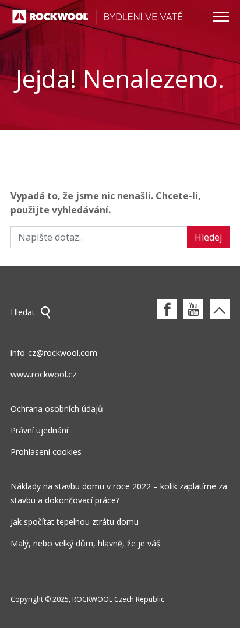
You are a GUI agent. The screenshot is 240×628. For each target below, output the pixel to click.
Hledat (22, 312)
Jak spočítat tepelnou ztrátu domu (74, 521)
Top (220, 309)
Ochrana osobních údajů (56, 408)
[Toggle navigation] (221, 15)
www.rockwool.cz (43, 374)
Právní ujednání (39, 430)
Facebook (167, 309)
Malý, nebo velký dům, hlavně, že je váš (85, 543)
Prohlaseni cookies (46, 451)
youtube (193, 309)
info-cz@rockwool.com (53, 352)
